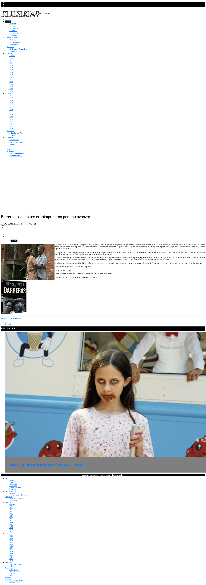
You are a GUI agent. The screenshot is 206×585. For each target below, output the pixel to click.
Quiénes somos (15, 156)
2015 (11, 65)
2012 (11, 58)
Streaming (13, 51)
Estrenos (13, 26)
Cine (8, 21)
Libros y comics (15, 142)
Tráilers (9, 93)
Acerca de (10, 151)
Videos (12, 135)
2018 (11, 72)
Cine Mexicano (12, 38)
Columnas (10, 131)
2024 (11, 86)
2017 (11, 70)
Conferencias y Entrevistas (15, 43)
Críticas (9, 54)
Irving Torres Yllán (16, 133)
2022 (11, 82)
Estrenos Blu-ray (15, 33)
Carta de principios (16, 153)
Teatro (12, 147)
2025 (11, 89)
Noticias (12, 24)
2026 (11, 91)
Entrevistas (13, 28)
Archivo (12, 56)
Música (12, 144)
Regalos (9, 149)
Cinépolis (13, 35)
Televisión (10, 47)
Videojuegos (14, 140)
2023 (11, 84)
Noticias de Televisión (18, 49)
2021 (11, 79)
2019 (11, 75)
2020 (11, 77)
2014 (11, 63)
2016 (11, 67)
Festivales (13, 31)
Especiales (10, 138)
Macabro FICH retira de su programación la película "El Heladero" (46, 465)
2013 (11, 60)
